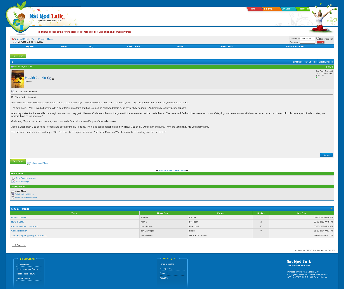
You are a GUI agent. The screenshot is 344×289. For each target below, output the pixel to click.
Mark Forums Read (295, 46)
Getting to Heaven (19, 231)
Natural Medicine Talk (25, 39)
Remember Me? (326, 39)
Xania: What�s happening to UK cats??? (29, 236)
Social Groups (133, 46)
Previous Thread (166, 170)
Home (252, 9)
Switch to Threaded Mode (26, 197)
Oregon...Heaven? (19, 217)
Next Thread (180, 170)
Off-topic (41, 39)
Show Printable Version (25, 178)
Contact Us (164, 273)
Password (294, 42)
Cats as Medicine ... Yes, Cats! (24, 226)
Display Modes (326, 62)
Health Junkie (35, 78)
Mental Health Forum (25, 274)
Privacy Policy (166, 268)
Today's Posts (226, 46)
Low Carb (286, 9)
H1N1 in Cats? (17, 222)
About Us (164, 278)
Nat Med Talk (18, 17)
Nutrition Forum (23, 264)
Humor (50, 39)
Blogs (64, 46)
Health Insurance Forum (27, 269)
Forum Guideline (167, 264)
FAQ (91, 46)
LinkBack (297, 62)
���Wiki (268, 9)
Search (180, 46)
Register (30, 46)
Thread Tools (310, 62)
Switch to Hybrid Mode (24, 194)
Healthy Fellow (305, 9)
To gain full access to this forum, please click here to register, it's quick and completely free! (84, 32)
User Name (295, 38)
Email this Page (22, 181)
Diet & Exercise (23, 278)
